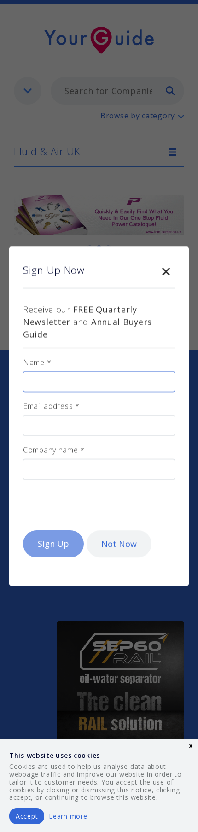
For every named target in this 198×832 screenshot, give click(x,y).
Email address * (51, 406)
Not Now (119, 543)
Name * (37, 362)
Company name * (54, 450)
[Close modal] (166, 269)
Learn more (68, 816)
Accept (27, 816)
